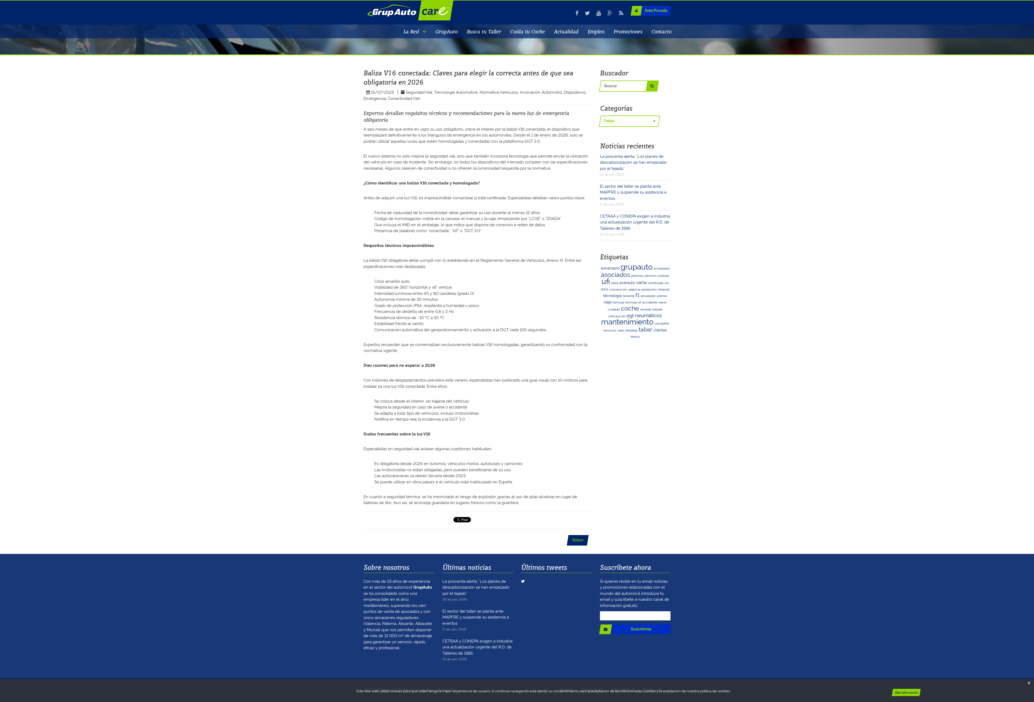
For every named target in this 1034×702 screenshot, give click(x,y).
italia (614, 283)
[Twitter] (587, 13)
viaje (608, 302)
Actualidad (566, 31)
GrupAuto (446, 31)
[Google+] (610, 13)
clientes (660, 330)
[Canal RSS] (621, 13)
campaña (662, 323)
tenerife (628, 296)
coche (630, 308)
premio (662, 296)
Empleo (596, 31)
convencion (618, 289)
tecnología (612, 296)
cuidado (614, 309)
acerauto (627, 283)
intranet (663, 289)
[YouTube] (598, 13)
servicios (609, 330)
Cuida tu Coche (527, 31)
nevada (645, 309)
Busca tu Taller (484, 31)
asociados (615, 274)
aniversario (610, 268)
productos (649, 289)
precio (635, 336)
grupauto (637, 267)
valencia (634, 289)
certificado (655, 283)
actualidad (662, 268)
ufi (606, 281)
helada (657, 309)
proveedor (648, 296)
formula (618, 302)
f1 (637, 295)
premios (637, 276)
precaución (617, 316)
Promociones (627, 31)
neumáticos (648, 315)
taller (645, 329)
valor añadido (627, 330)
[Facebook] (576, 13)
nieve (662, 302)
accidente (649, 302)
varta (641, 282)
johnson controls (656, 276)
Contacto (661, 31)
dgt (630, 315)
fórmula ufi (633, 302)
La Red (411, 31)
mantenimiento (627, 321)
